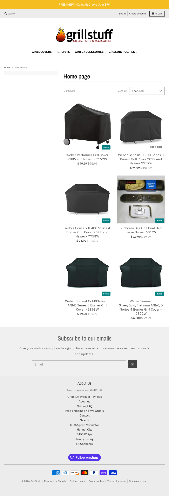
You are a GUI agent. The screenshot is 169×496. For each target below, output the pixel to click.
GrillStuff (36, 481)
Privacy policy (96, 481)
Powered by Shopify (55, 481)
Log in (122, 13)
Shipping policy (137, 481)
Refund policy (77, 481)
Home (7, 67)
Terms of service (116, 481)
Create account (137, 13)
